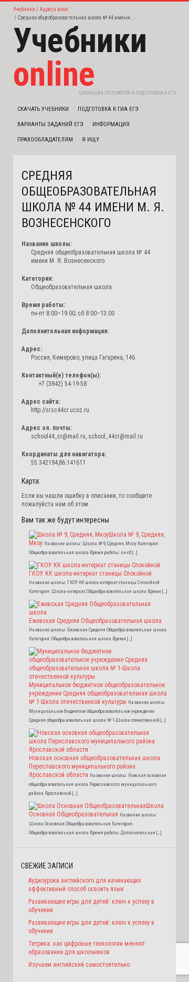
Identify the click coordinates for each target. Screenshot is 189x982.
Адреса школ (53, 9)
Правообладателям (45, 139)
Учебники (24, 9)
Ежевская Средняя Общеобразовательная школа (95, 621)
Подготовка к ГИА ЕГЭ (108, 109)
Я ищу (90, 139)
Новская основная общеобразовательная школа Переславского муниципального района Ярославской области (94, 766)
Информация (111, 124)
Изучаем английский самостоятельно (79, 964)
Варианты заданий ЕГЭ (50, 124)
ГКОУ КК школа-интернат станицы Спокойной (90, 573)
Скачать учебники (43, 109)
